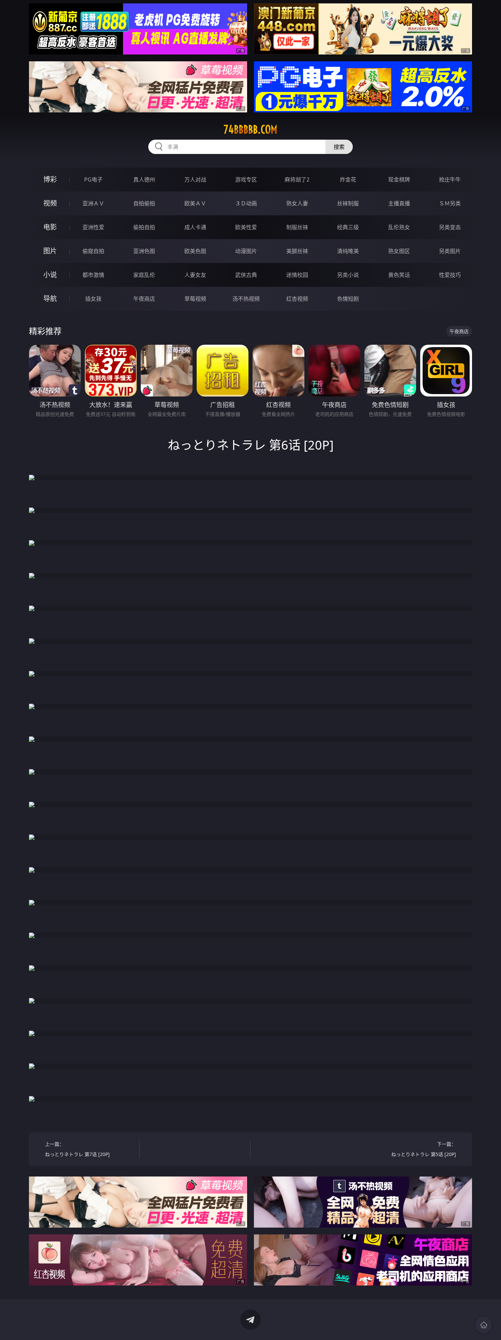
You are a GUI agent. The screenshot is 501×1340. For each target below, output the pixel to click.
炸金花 (348, 179)
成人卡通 (195, 227)
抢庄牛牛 (450, 179)
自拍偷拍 (144, 203)
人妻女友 (195, 275)
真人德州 (144, 179)
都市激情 (93, 275)
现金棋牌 (399, 179)
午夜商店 (144, 298)
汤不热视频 (246, 298)
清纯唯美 (348, 251)
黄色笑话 (399, 275)
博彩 (50, 179)
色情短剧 (348, 298)
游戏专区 (246, 179)
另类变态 (450, 227)
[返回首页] (483, 1325)
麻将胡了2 (297, 179)
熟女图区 (399, 251)
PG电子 (93, 179)
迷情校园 (297, 275)
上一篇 (77, 1149)
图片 (50, 250)
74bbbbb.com (250, 129)
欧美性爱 (246, 227)
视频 (50, 203)
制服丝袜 (297, 227)
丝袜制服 (348, 203)
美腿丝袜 (297, 251)
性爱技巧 (450, 275)
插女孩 (93, 298)
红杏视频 (297, 298)
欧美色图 (195, 251)
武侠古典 (246, 275)
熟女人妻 (297, 203)
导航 (50, 298)
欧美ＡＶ (195, 203)
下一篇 (423, 1149)
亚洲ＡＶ (93, 203)
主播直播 (399, 203)
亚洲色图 (144, 251)
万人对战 (195, 179)
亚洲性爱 (93, 227)
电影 (50, 227)
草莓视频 (195, 298)
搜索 (339, 147)
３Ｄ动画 (246, 203)
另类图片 (450, 251)
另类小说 (348, 275)
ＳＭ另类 (450, 203)
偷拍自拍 (144, 227)
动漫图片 (246, 251)
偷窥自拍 (93, 251)
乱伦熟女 (399, 227)
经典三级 (348, 227)
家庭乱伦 (144, 275)
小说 (50, 274)
